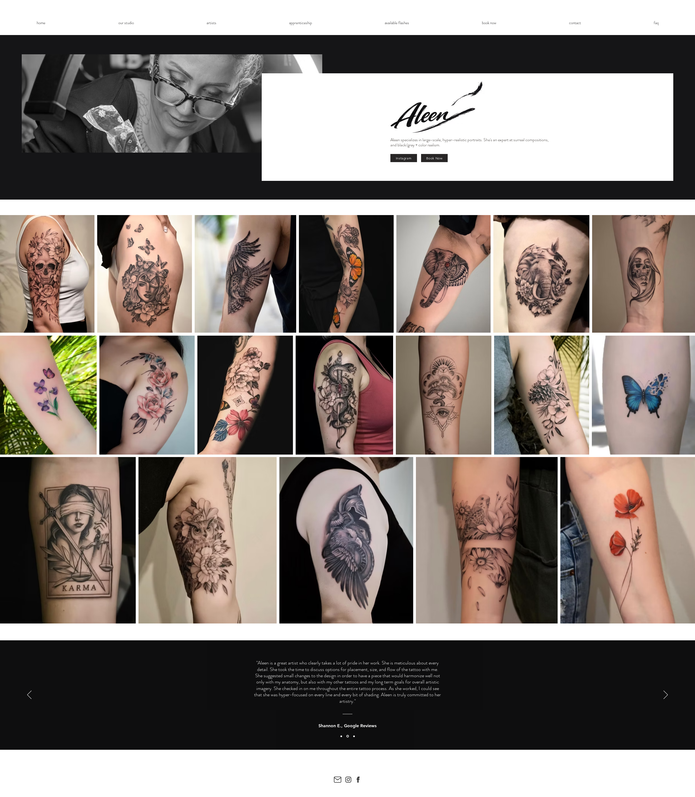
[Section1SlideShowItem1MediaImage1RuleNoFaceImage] (341, 736)
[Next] (666, 695)
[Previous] (29, 695)
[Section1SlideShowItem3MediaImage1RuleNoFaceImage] (354, 736)
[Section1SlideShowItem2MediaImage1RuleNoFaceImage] (347, 736)
